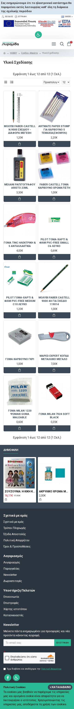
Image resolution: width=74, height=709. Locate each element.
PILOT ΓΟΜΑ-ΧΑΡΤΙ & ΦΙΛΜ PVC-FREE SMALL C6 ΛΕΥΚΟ (54, 243)
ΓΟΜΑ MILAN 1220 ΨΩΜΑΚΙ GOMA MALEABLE (19, 414)
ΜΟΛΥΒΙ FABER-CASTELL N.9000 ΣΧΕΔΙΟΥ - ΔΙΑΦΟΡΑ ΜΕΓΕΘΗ (20, 129)
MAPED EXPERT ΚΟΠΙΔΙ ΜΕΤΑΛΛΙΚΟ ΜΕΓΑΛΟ (54, 357)
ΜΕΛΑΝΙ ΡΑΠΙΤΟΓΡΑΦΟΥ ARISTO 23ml (19, 186)
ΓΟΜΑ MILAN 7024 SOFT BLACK (54, 415)
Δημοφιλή (10, 450)
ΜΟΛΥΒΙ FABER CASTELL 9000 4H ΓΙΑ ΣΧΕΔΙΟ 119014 (54, 301)
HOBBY (13, 53)
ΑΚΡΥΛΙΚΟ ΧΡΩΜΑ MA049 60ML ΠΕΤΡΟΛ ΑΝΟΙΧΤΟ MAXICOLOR (54, 491)
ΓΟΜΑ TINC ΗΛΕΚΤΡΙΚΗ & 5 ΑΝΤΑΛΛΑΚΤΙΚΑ (20, 244)
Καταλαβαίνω (61, 687)
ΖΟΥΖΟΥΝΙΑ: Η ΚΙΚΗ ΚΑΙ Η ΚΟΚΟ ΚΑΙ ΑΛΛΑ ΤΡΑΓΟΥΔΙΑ (20, 491)
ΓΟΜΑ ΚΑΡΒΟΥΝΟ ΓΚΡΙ (19, 359)
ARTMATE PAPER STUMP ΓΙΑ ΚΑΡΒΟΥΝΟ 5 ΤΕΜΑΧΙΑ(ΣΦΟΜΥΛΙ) (54, 129)
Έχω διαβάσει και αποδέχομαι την (34, 669)
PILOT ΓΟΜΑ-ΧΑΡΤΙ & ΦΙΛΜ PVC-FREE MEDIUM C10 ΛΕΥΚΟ (19, 301)
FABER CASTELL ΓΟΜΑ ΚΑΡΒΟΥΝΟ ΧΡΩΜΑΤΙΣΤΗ (54, 186)
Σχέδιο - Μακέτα (29, 53)
